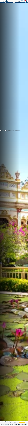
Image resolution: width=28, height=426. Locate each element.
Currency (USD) (21, 0)
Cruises (7, 421)
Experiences (6, 2)
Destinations (2, 2)
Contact (18, 2)
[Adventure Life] (4, 1)
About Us (10, 2)
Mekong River (2, 421)
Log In (24, 0)
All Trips (5, 421)
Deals (11, 421)
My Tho (7, 424)
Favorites (26, 0)
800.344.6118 (25, 1)
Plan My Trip (14, 2)
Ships (9, 421)
